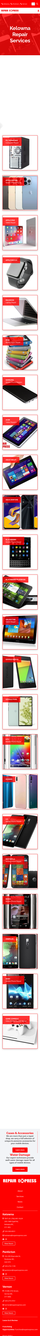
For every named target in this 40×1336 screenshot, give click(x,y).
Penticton (15, 4)
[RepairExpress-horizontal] (9, 11)
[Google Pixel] (20, 712)
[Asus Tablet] (20, 472)
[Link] (38, 10)
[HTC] (20, 751)
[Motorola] (20, 871)
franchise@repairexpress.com (26, 1329)
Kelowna (6, 4)
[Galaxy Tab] (20, 632)
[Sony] (20, 991)
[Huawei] (20, 791)
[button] (37, 4)
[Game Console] (20, 1031)
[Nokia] (20, 911)
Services (20, 1196)
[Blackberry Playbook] (20, 592)
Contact (20, 1207)
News (20, 1202)
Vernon (24, 4)
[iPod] (20, 352)
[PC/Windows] (20, 153)
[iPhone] (20, 192)
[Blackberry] (20, 552)
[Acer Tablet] (20, 432)
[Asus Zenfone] (20, 512)
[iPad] (20, 232)
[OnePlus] (20, 951)
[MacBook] (20, 312)
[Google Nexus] (20, 672)
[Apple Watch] (20, 272)
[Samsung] (20, 392)
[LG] (20, 831)
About (20, 1191)
